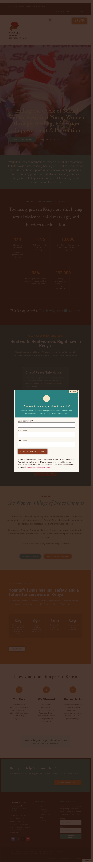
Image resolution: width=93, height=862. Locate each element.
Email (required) (25, 421)
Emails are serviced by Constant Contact (38, 467)
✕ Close (73, 391)
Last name (22, 440)
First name (23, 430)
